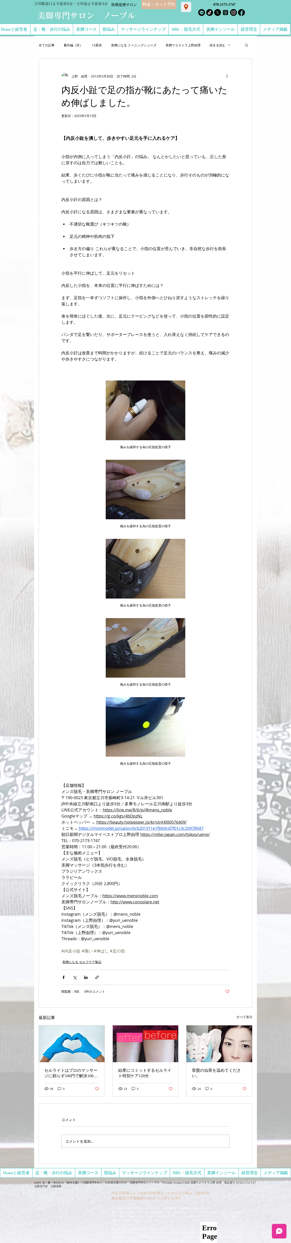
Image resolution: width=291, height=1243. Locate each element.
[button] (246, 45)
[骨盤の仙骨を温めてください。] (219, 1043)
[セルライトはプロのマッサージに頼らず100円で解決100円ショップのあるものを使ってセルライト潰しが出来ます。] (72, 1043)
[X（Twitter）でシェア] (75, 977)
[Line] (201, 12)
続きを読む (218, 45)
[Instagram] (233, 12)
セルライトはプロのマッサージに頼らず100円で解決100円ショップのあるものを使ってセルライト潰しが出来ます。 (71, 1073)
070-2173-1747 (224, 4)
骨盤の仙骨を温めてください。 (216, 1073)
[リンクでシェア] (97, 977)
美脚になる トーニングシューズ (133, 45)
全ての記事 (47, 45)
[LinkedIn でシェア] (86, 977)
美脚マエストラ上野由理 (183, 45)
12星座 (97, 45)
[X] (217, 12)
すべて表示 (244, 1017)
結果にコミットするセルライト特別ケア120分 (144, 1073)
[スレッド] (225, 12)
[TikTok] (209, 12)
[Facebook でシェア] (63, 977)
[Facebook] (241, 12)
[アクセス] (186, 7)
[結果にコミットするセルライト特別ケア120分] (145, 1043)
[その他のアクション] (227, 76)
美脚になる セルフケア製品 (81, 962)
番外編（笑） (73, 45)
